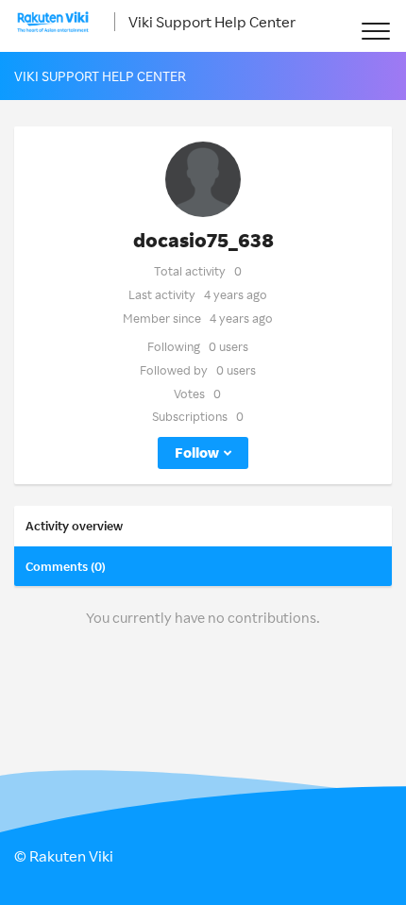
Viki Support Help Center (212, 21)
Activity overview (74, 525)
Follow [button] (197, 452)
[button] (375, 30)
